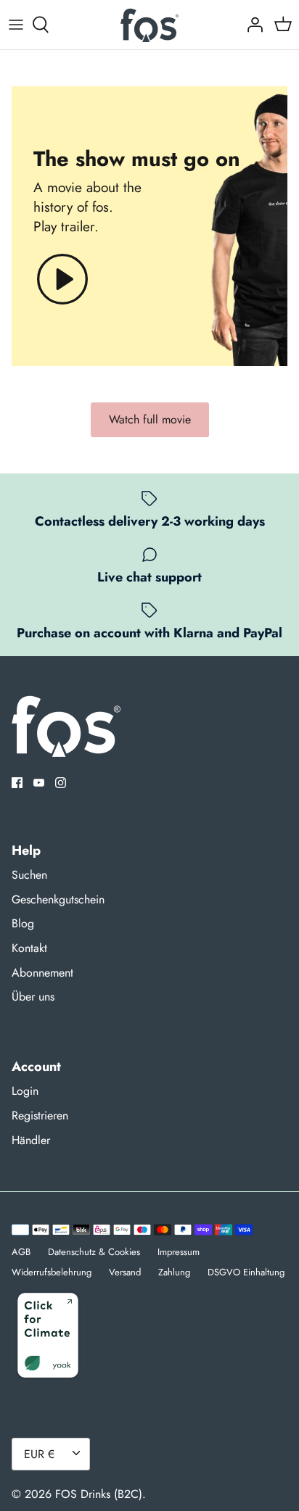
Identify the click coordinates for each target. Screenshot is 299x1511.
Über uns (33, 996)
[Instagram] (60, 782)
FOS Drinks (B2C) (98, 1494)
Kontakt (29, 948)
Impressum (178, 1252)
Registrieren (40, 1115)
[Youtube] (38, 782)
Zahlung (174, 1272)
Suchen (29, 874)
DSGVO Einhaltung (246, 1272)
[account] (251, 25)
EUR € (39, 1454)
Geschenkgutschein (58, 899)
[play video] (62, 279)
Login (25, 1090)
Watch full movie (150, 419)
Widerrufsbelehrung (51, 1272)
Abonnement (42, 972)
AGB (21, 1252)
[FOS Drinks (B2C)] (149, 24)
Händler (31, 1140)
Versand (125, 1272)
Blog (23, 923)
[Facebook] (17, 782)
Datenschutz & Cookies (94, 1252)
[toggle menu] (16, 25)
